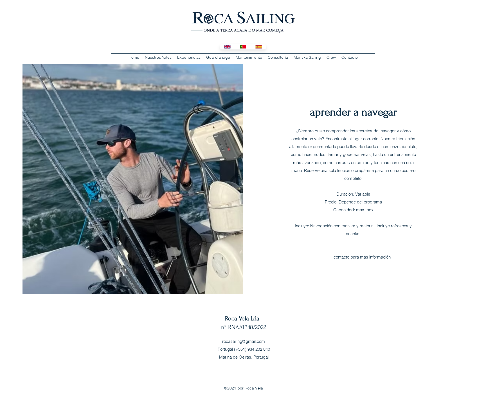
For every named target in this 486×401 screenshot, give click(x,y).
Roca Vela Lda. (243, 318)
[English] (227, 46)
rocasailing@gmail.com (243, 341)
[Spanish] (258, 46)
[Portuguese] (243, 46)
